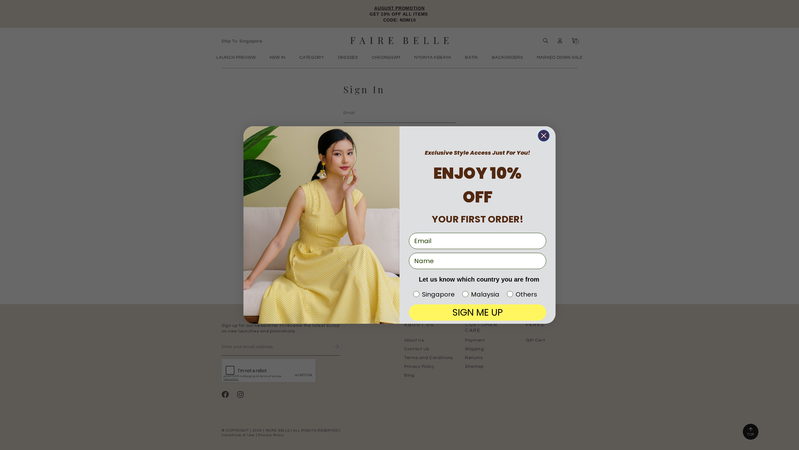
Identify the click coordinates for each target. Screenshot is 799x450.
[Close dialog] (543, 135)
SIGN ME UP (477, 312)
